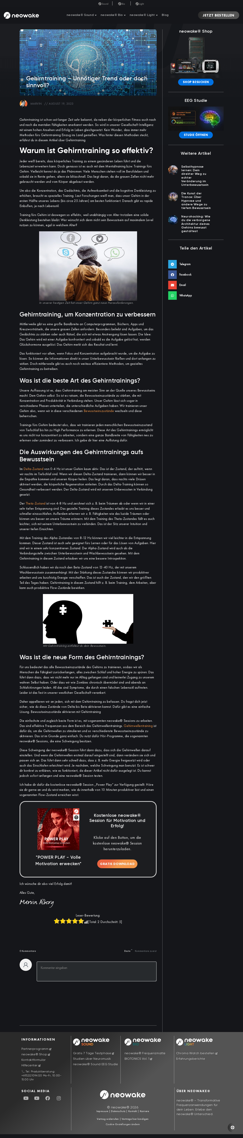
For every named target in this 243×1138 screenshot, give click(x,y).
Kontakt (132, 1111)
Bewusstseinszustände (99, 411)
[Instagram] (58, 1098)
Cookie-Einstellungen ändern (123, 1124)
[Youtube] (26, 1098)
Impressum (102, 1111)
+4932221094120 (31, 1075)
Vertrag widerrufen (108, 1119)
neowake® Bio (112, 15)
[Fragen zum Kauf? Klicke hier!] (232, 1127)
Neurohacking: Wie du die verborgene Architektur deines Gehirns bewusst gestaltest (195, 224)
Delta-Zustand (33, 469)
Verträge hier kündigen (135, 1119)
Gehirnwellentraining (138, 726)
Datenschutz (118, 1111)
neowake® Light (142, 15)
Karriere (144, 1111)
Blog (165, 15)
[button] (196, 264)
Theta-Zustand (36, 503)
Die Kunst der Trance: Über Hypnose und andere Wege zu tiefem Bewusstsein (196, 201)
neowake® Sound (80, 15)
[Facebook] (47, 1098)
